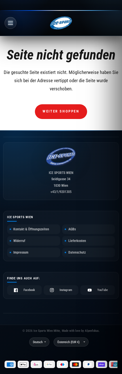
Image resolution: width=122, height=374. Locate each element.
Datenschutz (77, 252)
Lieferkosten (77, 241)
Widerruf (19, 241)
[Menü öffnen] (10, 23)
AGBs (72, 229)
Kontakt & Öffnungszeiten (31, 229)
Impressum (20, 252)
